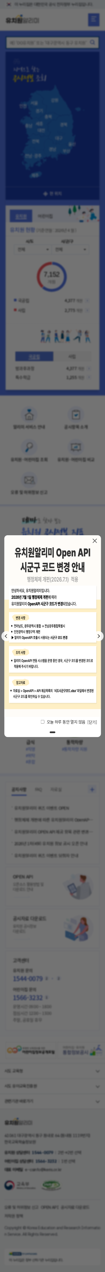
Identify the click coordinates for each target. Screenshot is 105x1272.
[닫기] (94, 540)
